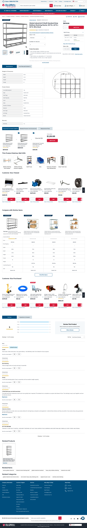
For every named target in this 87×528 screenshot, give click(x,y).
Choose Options (24, 138)
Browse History (44, 1)
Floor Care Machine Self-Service (22, 511)
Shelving (18, 16)
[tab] (9, 66)
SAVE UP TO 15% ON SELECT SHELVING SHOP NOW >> (43, 13)
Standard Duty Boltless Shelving (37, 16)
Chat (56, 1)
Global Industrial (32, 20)
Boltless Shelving (24, 16)
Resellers (32, 490)
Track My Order (19, 492)
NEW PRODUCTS (49, 10)
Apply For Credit (19, 497)
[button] (78, 1)
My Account (18, 487)
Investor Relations (5, 492)
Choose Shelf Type (39, 138)
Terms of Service (56, 520)
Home (3, 16)
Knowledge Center (67, 1)
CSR (3, 494)
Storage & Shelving (10, 16)
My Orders (18, 490)
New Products (47, 490)
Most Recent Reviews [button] (76, 337)
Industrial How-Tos (48, 494)
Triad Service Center (34, 494)
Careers (3, 487)
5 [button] (30, 44)
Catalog (60, 1)
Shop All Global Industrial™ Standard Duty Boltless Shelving (41, 32)
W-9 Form (18, 504)
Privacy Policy (50, 520)
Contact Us (51, 1)
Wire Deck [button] (32, 37)
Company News (5, 490)
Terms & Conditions (41, 526)
